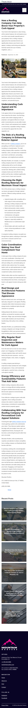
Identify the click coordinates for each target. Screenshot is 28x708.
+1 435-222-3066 (6, 662)
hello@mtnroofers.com (8, 664)
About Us (4, 680)
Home (9, 489)
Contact (4, 687)
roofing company (15, 143)
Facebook (4, 698)
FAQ (3, 684)
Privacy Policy (5, 705)
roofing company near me (19, 421)
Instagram (4, 695)
